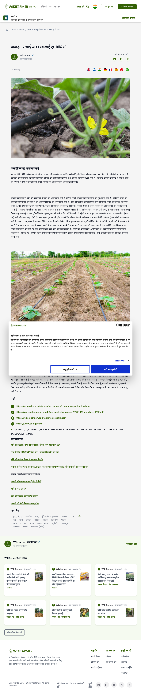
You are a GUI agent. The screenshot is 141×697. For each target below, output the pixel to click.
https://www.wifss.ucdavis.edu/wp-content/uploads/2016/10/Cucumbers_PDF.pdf (60, 412)
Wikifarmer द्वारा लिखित (25, 542)
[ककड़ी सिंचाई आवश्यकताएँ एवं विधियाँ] (99, 69)
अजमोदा (28, 516)
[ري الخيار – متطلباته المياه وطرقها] (127, 69)
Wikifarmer (25, 55)
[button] (95, 6)
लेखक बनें (80, 6)
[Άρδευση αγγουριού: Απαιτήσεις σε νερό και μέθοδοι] (94, 69)
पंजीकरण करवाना (127, 6)
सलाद (25, 526)
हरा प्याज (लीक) (37, 526)
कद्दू (14, 519)
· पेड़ (12, 617)
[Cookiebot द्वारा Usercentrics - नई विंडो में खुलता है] (118, 325)
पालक (63, 519)
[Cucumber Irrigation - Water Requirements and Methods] (88, 69)
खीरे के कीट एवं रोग (18, 488)
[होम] (7, 29)
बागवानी (9, 587)
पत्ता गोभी (54, 519)
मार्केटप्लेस (125, 656)
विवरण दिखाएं (120, 360)
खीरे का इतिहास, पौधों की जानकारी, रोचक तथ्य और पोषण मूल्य (35, 444)
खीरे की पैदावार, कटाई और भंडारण (24, 496)
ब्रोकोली (55, 523)
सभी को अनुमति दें (110, 369)
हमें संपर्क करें (111, 662)
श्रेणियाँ (44, 6)
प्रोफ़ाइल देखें (131, 543)
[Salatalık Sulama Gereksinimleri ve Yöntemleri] (121, 69)
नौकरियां (124, 673)
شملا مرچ (17, 516)
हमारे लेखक (95, 656)
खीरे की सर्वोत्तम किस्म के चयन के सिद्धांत (27, 459)
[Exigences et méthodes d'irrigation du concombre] (110, 69)
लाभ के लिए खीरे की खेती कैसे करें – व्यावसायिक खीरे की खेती (35, 452)
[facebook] (121, 59)
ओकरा (64, 516)
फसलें (14, 29)
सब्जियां (21, 29)
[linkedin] (114, 59)
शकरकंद (16, 526)
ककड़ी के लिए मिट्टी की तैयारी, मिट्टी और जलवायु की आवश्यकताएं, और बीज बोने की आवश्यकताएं (49, 466)
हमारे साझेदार (96, 667)
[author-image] (7, 544)
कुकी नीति (90, 685)
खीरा (29, 29)
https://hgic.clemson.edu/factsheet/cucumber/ (41, 417)
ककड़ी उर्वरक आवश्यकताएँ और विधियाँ (26, 481)
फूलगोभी (23, 523)
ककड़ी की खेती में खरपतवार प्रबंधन (25, 503)
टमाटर (28, 519)
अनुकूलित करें (68, 369)
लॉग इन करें (109, 6)
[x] (128, 59)
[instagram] (121, 685)
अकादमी (124, 662)
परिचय (108, 656)
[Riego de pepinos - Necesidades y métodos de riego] (116, 69)
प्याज (15, 523)
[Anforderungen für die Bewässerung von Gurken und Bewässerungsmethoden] (105, 69)
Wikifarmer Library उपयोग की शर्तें (71, 685)
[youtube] (114, 685)
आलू (36, 516)
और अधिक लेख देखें (14, 632)
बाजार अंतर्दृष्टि (126, 667)
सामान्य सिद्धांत (102, 584)
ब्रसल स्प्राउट (43, 523)
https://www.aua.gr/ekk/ (29, 423)
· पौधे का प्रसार (113, 584)
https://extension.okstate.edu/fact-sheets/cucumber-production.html (53, 406)
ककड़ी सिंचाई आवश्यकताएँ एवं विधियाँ (46, 29)
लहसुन (65, 523)
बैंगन (32, 523)
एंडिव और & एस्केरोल (50, 516)
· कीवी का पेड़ (19, 617)
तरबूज (37, 519)
